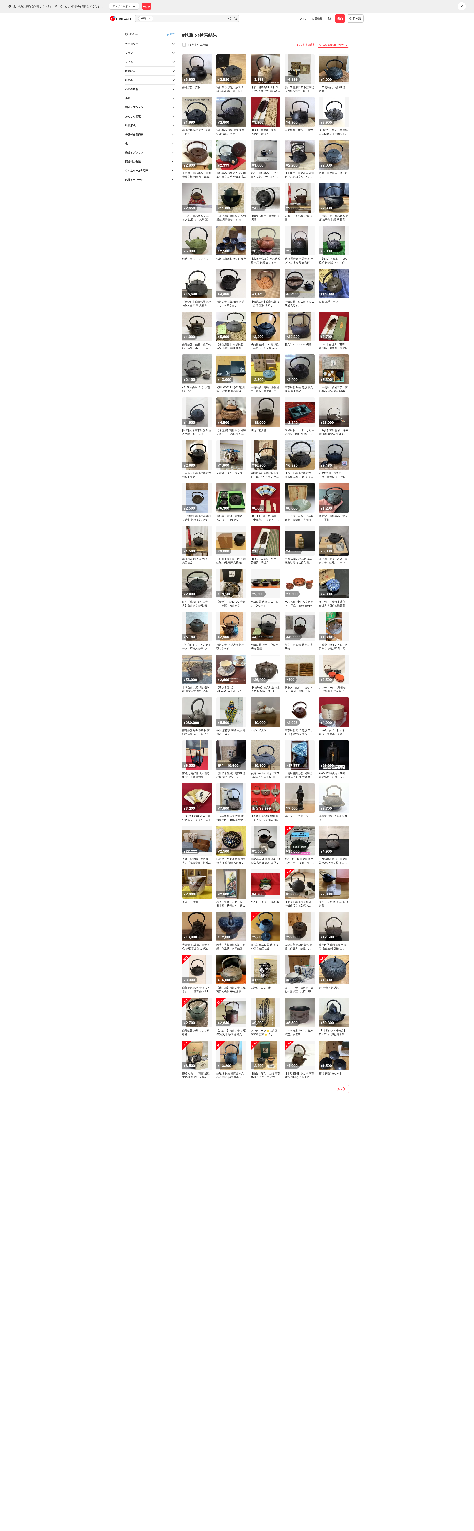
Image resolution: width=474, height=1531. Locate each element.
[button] (150, 18)
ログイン (302, 18)
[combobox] (187, 18)
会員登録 (317, 18)
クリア (171, 34)
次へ (339, 1089)
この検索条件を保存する (335, 44)
